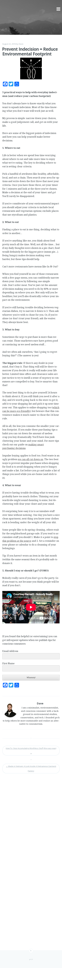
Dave (21, 44)
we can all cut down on (30, 459)
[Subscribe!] (31, 951)
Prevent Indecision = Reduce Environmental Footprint (30, 51)
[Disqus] (31, 817)
